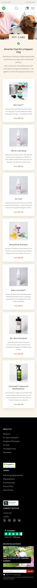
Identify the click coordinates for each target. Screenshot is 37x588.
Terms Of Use (8, 490)
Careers (6, 516)
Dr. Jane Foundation (11, 437)
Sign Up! (30, 571)
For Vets (6, 445)
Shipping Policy (9, 479)
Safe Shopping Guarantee (13, 475)
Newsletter (7, 452)
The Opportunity (9, 448)
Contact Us (7, 513)
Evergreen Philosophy (11, 441)
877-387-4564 (6, 2)
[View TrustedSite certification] (9, 465)
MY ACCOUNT (30, 2)
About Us (6, 434)
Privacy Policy (8, 486)
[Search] (16, 8)
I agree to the (13, 574)
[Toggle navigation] (32, 8)
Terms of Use (17, 574)
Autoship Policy (9, 482)
